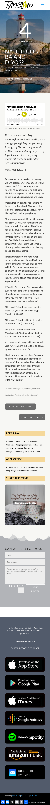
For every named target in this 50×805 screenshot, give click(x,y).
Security (19, 70)
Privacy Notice (25, 796)
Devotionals (32, 67)
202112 (22, 67)
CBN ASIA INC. (16, 796)
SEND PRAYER (35, 589)
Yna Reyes (12, 67)
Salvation (9, 70)
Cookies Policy (34, 796)
